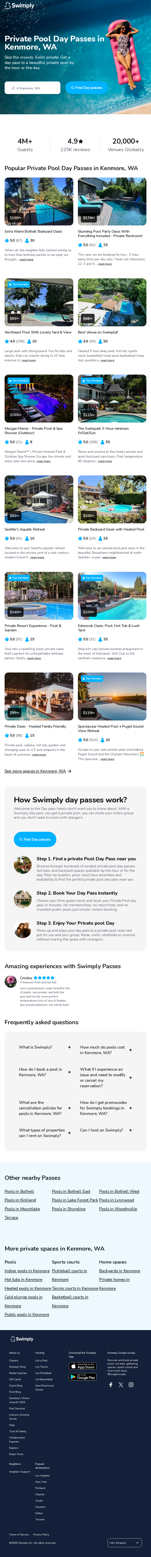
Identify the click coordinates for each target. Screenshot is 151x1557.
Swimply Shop (17, 1367)
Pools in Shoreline (68, 1209)
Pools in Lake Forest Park (75, 1200)
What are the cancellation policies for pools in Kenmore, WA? (40, 1108)
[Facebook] (111, 1385)
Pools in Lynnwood (116, 1200)
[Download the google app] (82, 1376)
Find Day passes (88, 87)
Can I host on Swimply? (101, 1130)
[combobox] (32, 87)
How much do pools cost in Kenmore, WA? (102, 1050)
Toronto (40, 1519)
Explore (13, 1448)
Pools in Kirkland (20, 1200)
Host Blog (15, 1392)
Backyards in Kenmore (119, 1271)
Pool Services (17, 1408)
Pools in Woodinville (118, 1209)
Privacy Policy (41, 1534)
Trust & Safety (17, 1431)
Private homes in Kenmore (114, 1284)
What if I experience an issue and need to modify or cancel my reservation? (102, 1078)
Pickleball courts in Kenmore (69, 1275)
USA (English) (118, 1543)
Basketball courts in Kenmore (70, 1301)
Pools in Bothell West (119, 1191)
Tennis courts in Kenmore (75, 1288)
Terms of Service (19, 1534)
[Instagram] (131, 1385)
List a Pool (41, 1360)
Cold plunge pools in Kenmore (24, 1301)
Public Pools (16, 1454)
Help (12, 1425)
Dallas (39, 1513)
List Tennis (41, 1367)
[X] (121, 1385)
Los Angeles (42, 1475)
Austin (39, 1500)
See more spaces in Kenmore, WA (35, 771)
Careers (13, 1360)
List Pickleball (43, 1373)
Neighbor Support (19, 1471)
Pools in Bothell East (71, 1191)
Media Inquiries (18, 1373)
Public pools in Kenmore (27, 1314)
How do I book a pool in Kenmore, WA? (40, 1072)
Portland (40, 1488)
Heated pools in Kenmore (28, 1288)
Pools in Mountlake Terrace (22, 1213)
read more (27, 260)
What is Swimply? (35, 1047)
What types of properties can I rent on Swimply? (42, 1133)
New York (41, 1482)
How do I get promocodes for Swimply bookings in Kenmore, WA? (103, 1108)
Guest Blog (15, 1385)
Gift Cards (15, 1379)
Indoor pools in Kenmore (27, 1271)
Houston (40, 1507)
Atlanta (39, 1494)
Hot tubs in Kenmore (23, 1279)
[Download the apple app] (82, 1366)
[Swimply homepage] (76, 5)
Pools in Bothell (19, 1191)
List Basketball (44, 1379)
